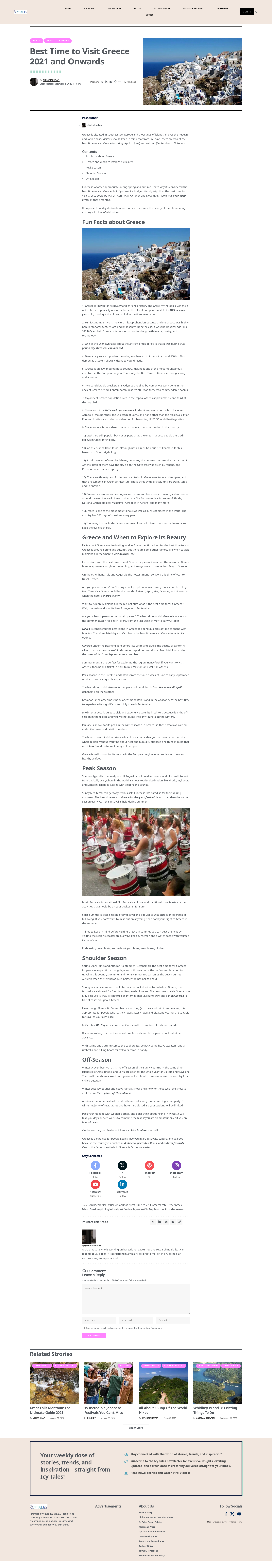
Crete (163, 1205)
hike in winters (139, 1130)
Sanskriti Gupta (150, 1418)
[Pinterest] (149, 1170)
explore (143, 208)
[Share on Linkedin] (106, 82)
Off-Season (92, 178)
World (37, 40)
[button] (115, 82)
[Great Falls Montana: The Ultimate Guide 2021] (54, 1383)
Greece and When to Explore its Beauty (109, 162)
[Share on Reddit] (110, 82)
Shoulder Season (96, 173)
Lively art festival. (122, 1209)
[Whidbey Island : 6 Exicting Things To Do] (217, 1383)
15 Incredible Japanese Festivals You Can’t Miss (103, 1410)
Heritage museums (122, 410)
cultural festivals (173, 1143)
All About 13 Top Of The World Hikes (163, 1410)
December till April (170, 687)
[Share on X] (102, 82)
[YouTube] (239, 1514)
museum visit (176, 995)
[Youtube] (95, 1189)
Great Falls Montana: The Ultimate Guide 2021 (50, 1410)
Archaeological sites (136, 1143)
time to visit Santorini (114, 650)
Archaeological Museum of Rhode (109, 1205)
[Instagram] (176, 1170)
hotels (93, 746)
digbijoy (91, 1418)
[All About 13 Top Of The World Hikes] (163, 1383)
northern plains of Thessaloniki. (112, 1093)
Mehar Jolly (39, 1418)
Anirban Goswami (205, 1418)
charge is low (111, 595)
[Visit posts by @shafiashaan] (89, 1236)
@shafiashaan (51, 79)
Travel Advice (231, 1365)
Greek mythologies (101, 1209)
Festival (124, 1365)
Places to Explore (58, 40)
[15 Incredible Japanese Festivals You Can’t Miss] (108, 1383)
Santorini (159, 1209)
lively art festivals (145, 797)
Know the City (42, 1365)
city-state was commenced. (107, 348)
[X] (122, 1170)
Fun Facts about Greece (100, 156)
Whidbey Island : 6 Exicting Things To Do (215, 1410)
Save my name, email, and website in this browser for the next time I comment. (124, 1328)
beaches (124, 554)
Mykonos (138, 1209)
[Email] (173, 1222)
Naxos (86, 628)
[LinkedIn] (122, 1189)
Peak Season (93, 167)
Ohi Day (100, 1025)
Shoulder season (174, 1209)
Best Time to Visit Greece (145, 1205)
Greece (171, 1205)
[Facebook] (95, 1170)
